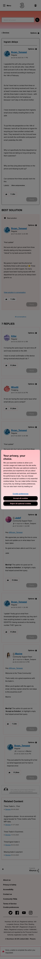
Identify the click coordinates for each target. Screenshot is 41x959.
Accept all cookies (20, 498)
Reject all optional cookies (20, 503)
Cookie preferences (20, 493)
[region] (20, 479)
